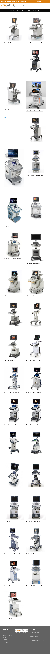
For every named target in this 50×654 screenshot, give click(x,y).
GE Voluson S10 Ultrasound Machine (12, 585)
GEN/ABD (12, 10)
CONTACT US (5, 642)
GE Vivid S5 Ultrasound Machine (33, 360)
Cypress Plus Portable (9, 119)
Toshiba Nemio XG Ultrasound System (34, 175)
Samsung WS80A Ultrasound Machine (34, 75)
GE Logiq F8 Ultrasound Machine (11, 489)
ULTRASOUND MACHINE (7, 635)
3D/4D (34, 10)
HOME (4, 632)
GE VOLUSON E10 (8, 618)
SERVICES (5, 639)
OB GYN (17, 10)
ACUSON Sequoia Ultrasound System (34, 110)
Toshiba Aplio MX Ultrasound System (12, 188)
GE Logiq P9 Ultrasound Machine (33, 456)
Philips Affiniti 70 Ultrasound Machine (34, 263)
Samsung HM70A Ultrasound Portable (12, 51)
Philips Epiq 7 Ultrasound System (11, 328)
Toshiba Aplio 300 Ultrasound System (34, 221)
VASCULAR (23, 10)
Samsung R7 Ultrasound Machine (11, 42)
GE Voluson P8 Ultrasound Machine (12, 553)
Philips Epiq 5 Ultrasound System (11, 360)
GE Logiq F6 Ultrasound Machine (11, 456)
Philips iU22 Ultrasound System (11, 295)
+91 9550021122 (23, 1)
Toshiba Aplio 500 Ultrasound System (12, 258)
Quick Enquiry (38, 1)
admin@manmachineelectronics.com (9, 1)
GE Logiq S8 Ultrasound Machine (33, 489)
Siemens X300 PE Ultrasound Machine (34, 143)
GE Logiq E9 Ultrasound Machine (33, 521)
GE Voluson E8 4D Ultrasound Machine (34, 585)
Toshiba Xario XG (8, 226)
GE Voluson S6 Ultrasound (32, 553)
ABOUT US (5, 633)
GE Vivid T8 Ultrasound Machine (11, 392)
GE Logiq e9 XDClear (9, 521)
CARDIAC (29, 10)
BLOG (4, 641)
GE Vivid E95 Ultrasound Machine (33, 424)
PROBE (4, 637)
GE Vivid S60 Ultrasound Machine (33, 392)
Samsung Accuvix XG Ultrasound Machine (35, 42)
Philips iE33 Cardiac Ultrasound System (35, 295)
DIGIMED (34, 652)
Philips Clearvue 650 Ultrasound (33, 328)
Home (6, 15)
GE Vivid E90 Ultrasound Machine (11, 424)
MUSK (39, 10)
